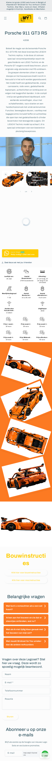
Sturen (10, 717)
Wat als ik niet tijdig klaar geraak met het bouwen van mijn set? (24, 631)
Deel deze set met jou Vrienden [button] (18, 262)
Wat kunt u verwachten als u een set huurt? (24, 607)
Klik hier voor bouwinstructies (26, 573)
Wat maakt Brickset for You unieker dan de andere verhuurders (23, 643)
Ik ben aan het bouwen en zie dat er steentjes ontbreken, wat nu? (24, 619)
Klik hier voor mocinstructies (26, 580)
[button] (5, 18)
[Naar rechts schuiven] (31, 191)
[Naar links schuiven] (20, 191)
